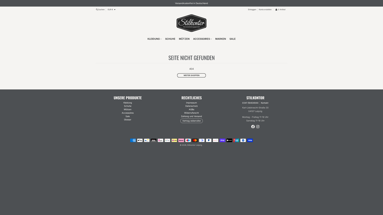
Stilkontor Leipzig (194, 145)
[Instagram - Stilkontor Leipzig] (258, 126)
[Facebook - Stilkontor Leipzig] (253, 126)
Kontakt (264, 103)
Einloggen (252, 9)
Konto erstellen (265, 9)
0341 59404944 (250, 103)
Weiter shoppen (191, 75)
